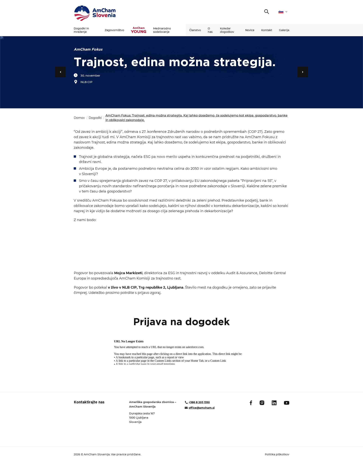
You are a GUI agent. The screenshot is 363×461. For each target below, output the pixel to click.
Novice (249, 30)
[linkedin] (274, 402)
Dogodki (95, 118)
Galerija (284, 30)
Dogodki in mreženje (81, 30)
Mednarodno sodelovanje (162, 30)
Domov (79, 118)
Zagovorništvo (114, 30)
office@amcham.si (202, 407)
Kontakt (266, 30)
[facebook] (251, 403)
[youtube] (286, 403)
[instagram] (262, 402)
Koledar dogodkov (227, 30)
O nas (210, 30)
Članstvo (195, 30)
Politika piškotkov (277, 454)
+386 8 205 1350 (199, 402)
